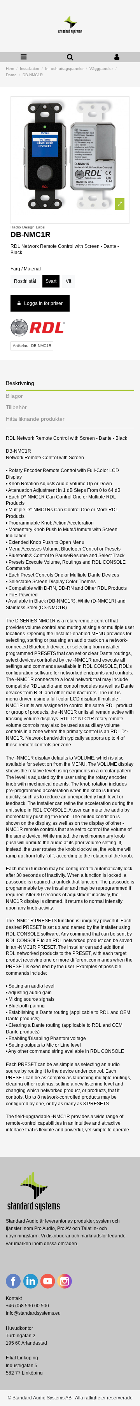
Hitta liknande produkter (35, 419)
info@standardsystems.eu (33, 1313)
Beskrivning (20, 383)
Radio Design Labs (27, 227)
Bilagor (14, 396)
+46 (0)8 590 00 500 (27, 1305)
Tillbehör (16, 407)
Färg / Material (25, 269)
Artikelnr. (20, 345)
